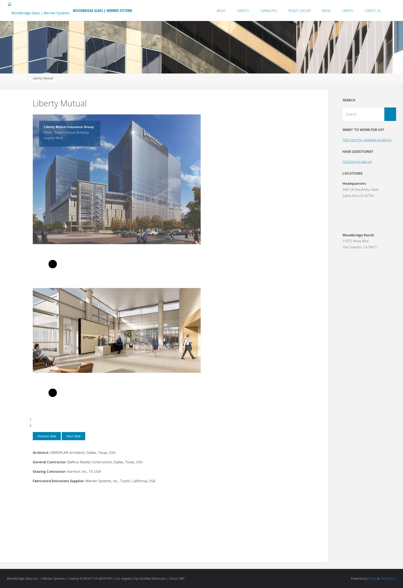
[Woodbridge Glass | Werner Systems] (38, 10)
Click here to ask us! (357, 161)
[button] (47, 436)
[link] (390, 10)
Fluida (372, 578)
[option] (117, 201)
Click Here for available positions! (367, 140)
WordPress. (388, 578)
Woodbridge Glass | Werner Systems (102, 10)
